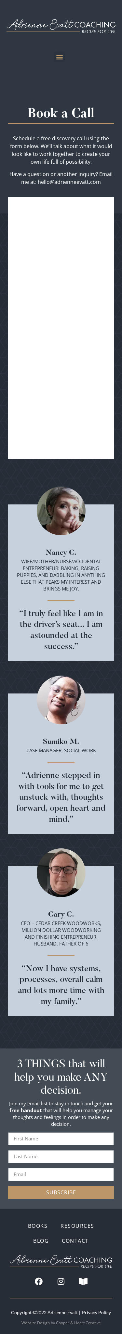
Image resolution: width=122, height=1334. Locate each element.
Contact (75, 1240)
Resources (77, 1225)
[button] (59, 57)
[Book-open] (83, 1281)
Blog (41, 1240)
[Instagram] (61, 1281)
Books (38, 1225)
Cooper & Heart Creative (78, 1323)
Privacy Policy (96, 1312)
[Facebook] (39, 1281)
